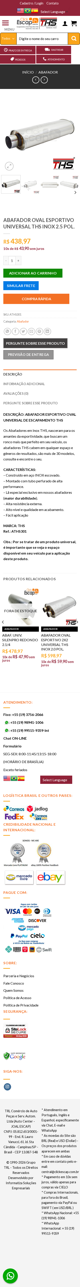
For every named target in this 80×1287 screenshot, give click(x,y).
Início (28, 72)
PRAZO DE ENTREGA (20, 50)
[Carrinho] (74, 23)
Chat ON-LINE (15, 738)
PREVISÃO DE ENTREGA (28, 354)
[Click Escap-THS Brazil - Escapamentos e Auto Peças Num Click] (37, 23)
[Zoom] (9, 166)
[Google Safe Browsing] (15, 1057)
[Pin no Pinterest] (39, 331)
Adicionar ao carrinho (33, 273)
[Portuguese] (27, 10)
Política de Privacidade (20, 1005)
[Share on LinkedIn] (47, 331)
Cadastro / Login (31, 3)
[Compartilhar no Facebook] (15, 331)
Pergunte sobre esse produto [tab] (30, 403)
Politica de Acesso (17, 998)
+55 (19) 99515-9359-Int (29, 730)
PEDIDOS (20, 59)
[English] (20, 10)
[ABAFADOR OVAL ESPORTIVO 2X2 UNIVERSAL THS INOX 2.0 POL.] (59, 607)
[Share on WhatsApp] (7, 331)
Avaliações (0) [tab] (15, 393)
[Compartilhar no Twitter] (23, 331)
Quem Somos (13, 990)
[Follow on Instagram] (7, 1087)
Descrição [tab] (12, 374)
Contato (52, 3)
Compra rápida (36, 299)
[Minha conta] (65, 23)
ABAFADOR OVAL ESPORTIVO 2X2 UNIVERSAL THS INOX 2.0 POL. (55, 642)
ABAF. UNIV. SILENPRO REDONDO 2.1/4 (20, 640)
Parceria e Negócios (18, 976)
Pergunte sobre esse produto (35, 343)
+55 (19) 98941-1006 (26, 722)
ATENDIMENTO (56, 59)
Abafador (48, 72)
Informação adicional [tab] (24, 384)
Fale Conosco (13, 983)
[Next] (70, 134)
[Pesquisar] (74, 39)
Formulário (12, 746)
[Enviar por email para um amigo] (31, 331)
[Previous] (10, 134)
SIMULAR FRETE (21, 285)
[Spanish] (34, 10)
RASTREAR (57, 49)
